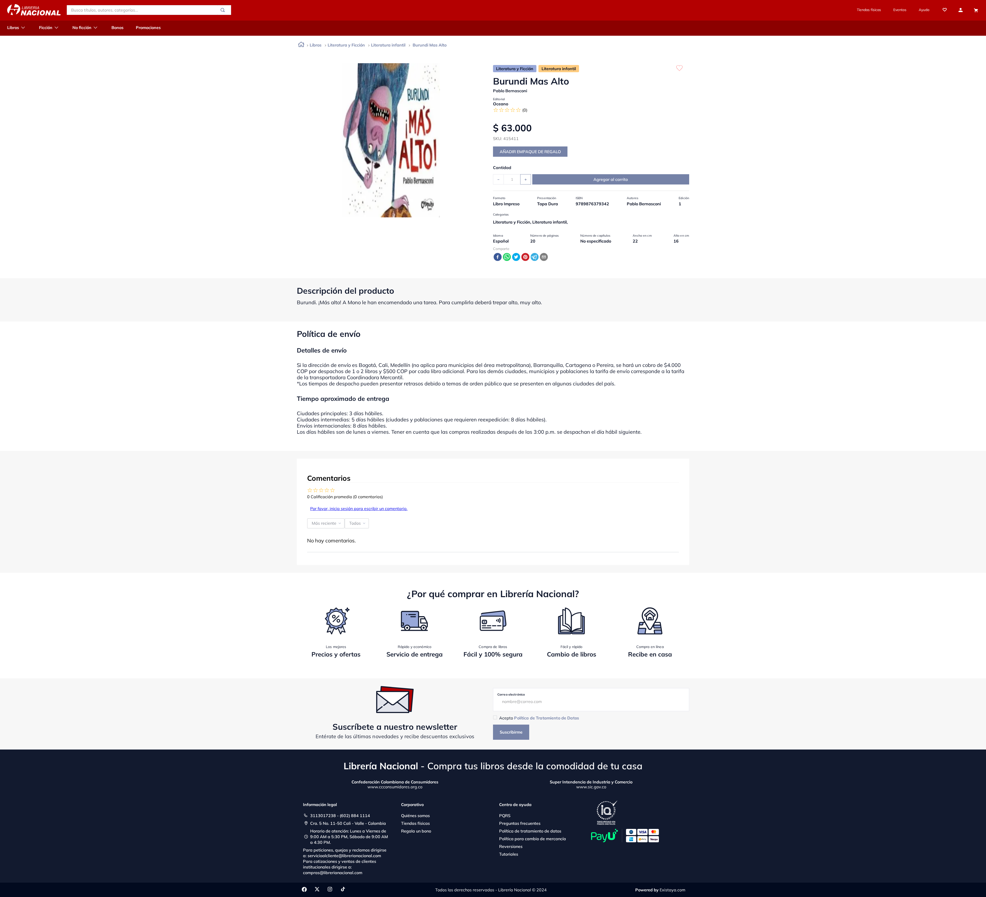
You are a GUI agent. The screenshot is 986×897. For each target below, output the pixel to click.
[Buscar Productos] (224, 10)
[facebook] (498, 257)
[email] (544, 257)
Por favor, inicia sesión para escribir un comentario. (358, 508)
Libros (315, 45)
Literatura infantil (388, 45)
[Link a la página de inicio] (301, 45)
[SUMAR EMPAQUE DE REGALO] (530, 151)
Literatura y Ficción (346, 45)
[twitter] (516, 257)
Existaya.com (672, 889)
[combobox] (149, 10)
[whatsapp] (507, 257)
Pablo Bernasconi (510, 90)
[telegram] (534, 257)
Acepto (539, 717)
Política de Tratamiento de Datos (546, 717)
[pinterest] (525, 257)
